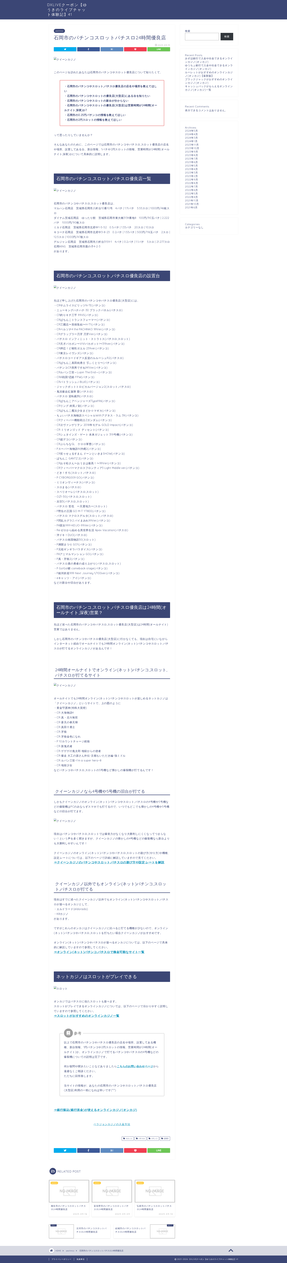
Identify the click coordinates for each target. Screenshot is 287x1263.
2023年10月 (192, 148)
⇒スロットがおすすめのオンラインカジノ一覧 (86, 1016)
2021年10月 (192, 204)
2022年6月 (191, 190)
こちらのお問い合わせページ (135, 1066)
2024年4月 (191, 134)
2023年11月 (192, 144)
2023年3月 (191, 172)
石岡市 (166, 1138)
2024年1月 (191, 141)
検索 (187, 31)
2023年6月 (191, 162)
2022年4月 (191, 197)
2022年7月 (191, 186)
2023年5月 (191, 165)
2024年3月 (191, 137)
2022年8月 (191, 183)
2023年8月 (191, 155)
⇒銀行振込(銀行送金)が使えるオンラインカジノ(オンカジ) (95, 1110)
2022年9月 (191, 179)
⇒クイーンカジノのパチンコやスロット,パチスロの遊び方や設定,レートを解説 (109, 862)
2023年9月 (191, 151)
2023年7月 (191, 158)
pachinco (59, 31)
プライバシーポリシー (61, 1259)
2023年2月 (191, 176)
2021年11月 (191, 200)
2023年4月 (191, 169)
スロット (128, 1138)
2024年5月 (191, 130)
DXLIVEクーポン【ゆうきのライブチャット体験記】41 (67, 9)
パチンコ (153, 1138)
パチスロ (141, 1138)
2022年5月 (191, 193)
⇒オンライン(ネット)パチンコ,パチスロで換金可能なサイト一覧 (99, 952)
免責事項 (81, 1259)
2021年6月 (191, 207)
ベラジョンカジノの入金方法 (112, 1124)
